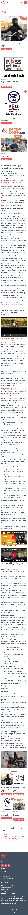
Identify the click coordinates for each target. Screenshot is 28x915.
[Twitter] (6, 865)
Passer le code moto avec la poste (12, 838)
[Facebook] (9, 865)
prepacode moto (21, 182)
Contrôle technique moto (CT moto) (10, 749)
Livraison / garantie (5, 876)
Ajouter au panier (6, 49)
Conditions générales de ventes (8, 880)
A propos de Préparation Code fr (9, 873)
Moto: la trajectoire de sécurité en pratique (14, 836)
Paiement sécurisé (5, 875)
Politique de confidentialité (7, 878)
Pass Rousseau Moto (8, 343)
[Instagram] (2, 865)
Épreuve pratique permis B (7, 891)
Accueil (11, 5)
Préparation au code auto (7, 885)
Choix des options (7, 159)
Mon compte (4, 871)
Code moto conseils (6, 887)
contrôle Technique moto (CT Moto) (12, 840)
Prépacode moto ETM (8, 388)
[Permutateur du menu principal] (25, 2)
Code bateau (4, 889)
